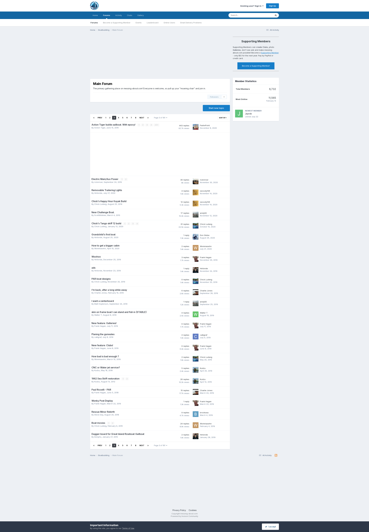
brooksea (204, 412)
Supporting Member (270, 53)
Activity (118, 15)
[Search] (276, 15)
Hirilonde (98, 193)
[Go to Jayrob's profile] (239, 113)
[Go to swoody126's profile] (195, 192)
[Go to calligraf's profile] (195, 336)
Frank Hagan (205, 257)
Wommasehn (100, 248)
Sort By (222, 118)
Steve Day (98, 415)
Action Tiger (99, 128)
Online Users (169, 22)
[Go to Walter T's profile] (195, 314)
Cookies (193, 510)
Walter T (98, 315)
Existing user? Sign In (251, 6)
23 (156, 125)
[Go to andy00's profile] (195, 214)
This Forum (264, 15)
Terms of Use (128, 528)
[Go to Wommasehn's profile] (195, 248)
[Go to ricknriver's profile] (195, 181)
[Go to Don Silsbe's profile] (195, 237)
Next (141, 118)
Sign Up (272, 6)
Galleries (237, 50)
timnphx (97, 437)
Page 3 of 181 (160, 118)
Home (95, 15)
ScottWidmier (100, 215)
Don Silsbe (204, 235)
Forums (106, 15)
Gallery (140, 15)
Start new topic (216, 108)
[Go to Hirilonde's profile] (195, 270)
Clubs (129, 15)
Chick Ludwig (100, 204)
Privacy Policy (179, 510)
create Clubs (262, 47)
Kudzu (97, 370)
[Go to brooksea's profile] (195, 414)
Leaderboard (152, 22)
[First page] (94, 118)
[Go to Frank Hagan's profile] (195, 259)
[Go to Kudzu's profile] (195, 370)
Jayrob (248, 113)
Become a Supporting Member (116, 22)
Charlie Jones (100, 293)
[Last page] (148, 118)
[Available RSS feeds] (276, 455)
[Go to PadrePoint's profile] (195, 127)
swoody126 (205, 191)
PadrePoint (205, 125)
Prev (100, 118)
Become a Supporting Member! (256, 66)
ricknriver (98, 182)
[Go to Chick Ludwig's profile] (195, 226)
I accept (271, 526)
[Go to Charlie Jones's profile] (195, 292)
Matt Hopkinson (101, 304)
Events (139, 22)
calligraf (97, 337)
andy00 (203, 213)
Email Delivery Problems (191, 22)
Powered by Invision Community (184, 516)
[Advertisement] (142, 56)
